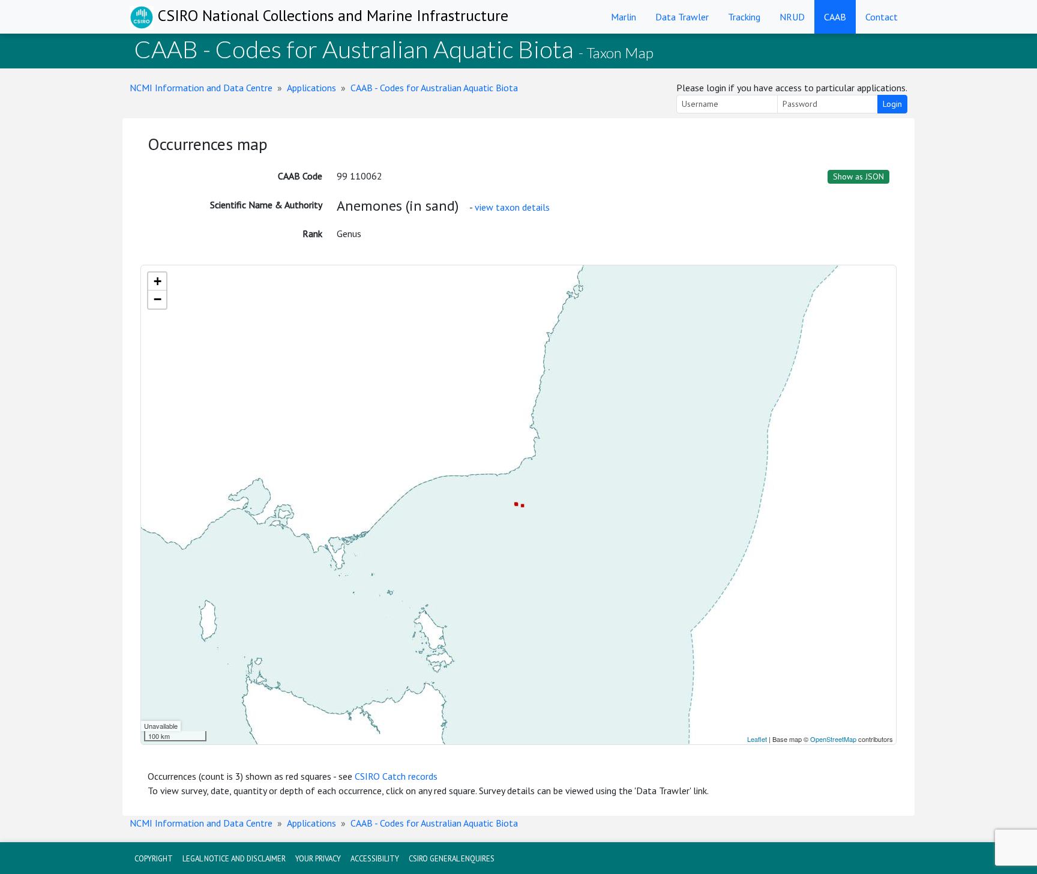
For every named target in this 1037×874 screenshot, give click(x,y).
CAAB (835, 17)
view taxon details (512, 207)
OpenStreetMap (833, 739)
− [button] (157, 299)
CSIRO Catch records (396, 776)
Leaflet (757, 739)
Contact (881, 17)
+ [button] (157, 281)
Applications (311, 88)
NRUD (792, 17)
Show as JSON (858, 176)
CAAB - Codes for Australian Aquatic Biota (434, 88)
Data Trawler (682, 17)
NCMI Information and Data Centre (201, 88)
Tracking (744, 17)
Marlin (623, 17)
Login (892, 103)
